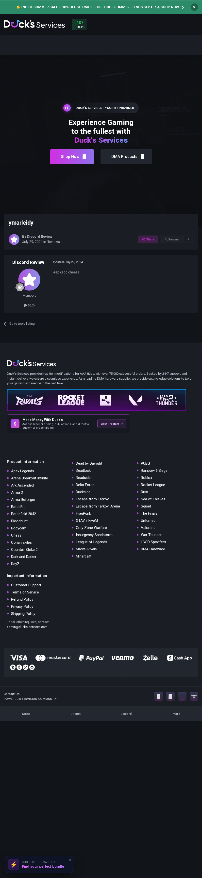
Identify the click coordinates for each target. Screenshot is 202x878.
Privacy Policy (22, 606)
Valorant (148, 527)
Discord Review (39, 236)
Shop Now (70, 156)
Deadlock (83, 470)
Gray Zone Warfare (91, 527)
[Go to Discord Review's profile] (14, 239)
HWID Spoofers (153, 542)
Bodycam (18, 528)
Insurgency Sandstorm (94, 535)
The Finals (149, 513)
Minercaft (83, 556)
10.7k (31, 305)
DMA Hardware (153, 549)
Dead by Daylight (89, 463)
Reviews (53, 242)
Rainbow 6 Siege (154, 470)
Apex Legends (22, 471)
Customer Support (26, 585)
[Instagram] (158, 696)
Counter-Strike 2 (24, 549)
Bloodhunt (19, 521)
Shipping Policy (23, 613)
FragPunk (83, 513)
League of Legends (91, 542)
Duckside (83, 492)
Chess (16, 535)
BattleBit (18, 507)
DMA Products (124, 156)
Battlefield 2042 (23, 514)
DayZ (15, 564)
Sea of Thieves (153, 499)
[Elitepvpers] (194, 696)
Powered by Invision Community (30, 699)
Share (149, 239)
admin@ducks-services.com (27, 627)
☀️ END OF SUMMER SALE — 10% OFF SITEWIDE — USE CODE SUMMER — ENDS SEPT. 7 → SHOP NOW (97, 7)
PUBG (145, 463)
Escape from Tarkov (92, 499)
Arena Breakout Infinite (29, 478)
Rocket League (153, 485)
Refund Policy (22, 599)
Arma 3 (17, 492)
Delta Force (85, 485)
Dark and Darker (23, 557)
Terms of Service (25, 592)
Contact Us (11, 694)
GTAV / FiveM (87, 520)
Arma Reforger (23, 499)
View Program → (112, 423)
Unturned (148, 520)
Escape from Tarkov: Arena (98, 506)
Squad (146, 506)
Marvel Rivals (86, 549)
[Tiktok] (182, 696)
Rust (144, 492)
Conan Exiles (21, 542)
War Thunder (151, 535)
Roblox (146, 477)
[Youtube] (170, 696)
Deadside (83, 477)
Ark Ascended (22, 485)
